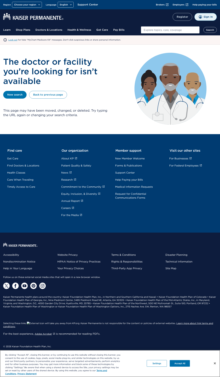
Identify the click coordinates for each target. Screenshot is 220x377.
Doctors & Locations (48, 29)
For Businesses (178, 158)
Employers (178, 4)
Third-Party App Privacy (126, 268)
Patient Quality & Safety (76, 165)
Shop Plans (23, 29)
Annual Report (70, 200)
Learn (7, 29)
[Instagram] (42, 286)
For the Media (70, 215)
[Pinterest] (33, 286)
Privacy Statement (27, 373)
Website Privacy (67, 254)
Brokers (160, 4)
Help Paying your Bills (129, 179)
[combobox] (170, 29)
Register (182, 16)
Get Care (102, 29)
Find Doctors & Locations (23, 165)
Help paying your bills (204, 4)
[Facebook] (15, 286)
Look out (12, 40)
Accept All (179, 363)
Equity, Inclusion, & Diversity (79, 193)
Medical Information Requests (134, 186)
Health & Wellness (79, 29)
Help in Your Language (17, 268)
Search (210, 30)
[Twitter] (6, 286)
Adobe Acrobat (43, 334)
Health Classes (16, 172)
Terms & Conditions (123, 254)
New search (15, 94)
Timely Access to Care (21, 186)
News (64, 172)
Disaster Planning (176, 254)
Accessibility (11, 254)
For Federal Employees (184, 165)
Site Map (170, 268)
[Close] (214, 363)
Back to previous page (48, 94)
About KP (67, 158)
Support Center (87, 4)
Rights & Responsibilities (127, 261)
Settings (157, 363)
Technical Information (178, 261)
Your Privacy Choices (70, 268)
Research (67, 179)
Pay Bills (118, 29)
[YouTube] (24, 286)
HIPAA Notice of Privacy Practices (78, 261)
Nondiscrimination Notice (19, 261)
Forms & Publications (128, 165)
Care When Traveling (20, 179)
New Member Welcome (130, 158)
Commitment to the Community (81, 186)
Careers (66, 208)
